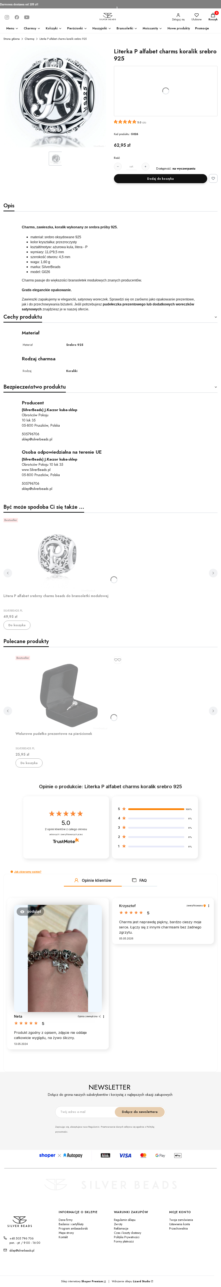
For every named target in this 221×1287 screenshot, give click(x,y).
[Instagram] (6, 17)
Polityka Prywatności (126, 1237)
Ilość (117, 158)
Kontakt (63, 1237)
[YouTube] (26, 17)
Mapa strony (66, 1233)
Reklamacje (121, 1228)
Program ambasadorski (73, 1228)
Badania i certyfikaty (71, 1224)
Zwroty (118, 1224)
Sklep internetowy (82, 1281)
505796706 (30, 434)
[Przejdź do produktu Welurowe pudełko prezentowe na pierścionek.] (69, 692)
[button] (11, 871)
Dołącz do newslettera (140, 1111)
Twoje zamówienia (181, 1220)
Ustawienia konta (179, 1224)
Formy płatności (124, 1241)
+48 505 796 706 (21, 1238)
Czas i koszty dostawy (127, 1233)
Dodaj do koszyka (160, 178)
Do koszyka (16, 625)
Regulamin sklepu (125, 1220)
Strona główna (11, 39)
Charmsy (29, 39)
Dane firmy (66, 1220)
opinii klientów (66, 829)
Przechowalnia (178, 1228)
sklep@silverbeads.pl (37, 439)
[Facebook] (16, 17)
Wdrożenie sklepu (129, 1281)
